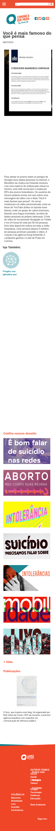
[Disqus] (27, 318)
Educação (35, 798)
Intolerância (17, 810)
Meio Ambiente (38, 804)
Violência (35, 795)
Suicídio (15, 807)
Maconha (16, 797)
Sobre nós (38, 772)
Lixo (13, 804)
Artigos (36, 780)
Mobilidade (16, 801)
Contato (37, 787)
